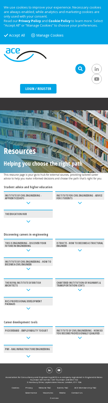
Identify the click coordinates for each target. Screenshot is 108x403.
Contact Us (77, 392)
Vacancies (48, 392)
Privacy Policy (30, 21)
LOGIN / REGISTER (38, 88)
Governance (31, 392)
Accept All (17, 35)
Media (62, 392)
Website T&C (45, 387)
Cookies (15, 387)
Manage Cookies (50, 35)
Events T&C (62, 387)
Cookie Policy (59, 21)
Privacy (29, 387)
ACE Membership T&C (85, 387)
